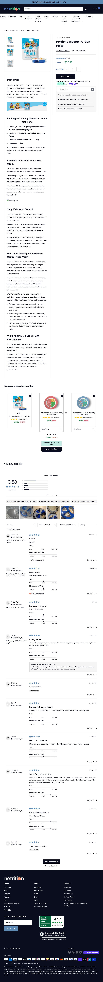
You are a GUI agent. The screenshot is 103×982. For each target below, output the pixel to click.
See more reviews (51, 861)
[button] (93, 9)
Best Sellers (38, 891)
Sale (35, 900)
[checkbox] (21, 529)
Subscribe (11, 928)
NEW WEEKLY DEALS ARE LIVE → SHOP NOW (49, 2)
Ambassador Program (12, 903)
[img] (10, 40)
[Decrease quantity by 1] (67, 69)
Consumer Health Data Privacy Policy (75, 904)
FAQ (5, 900)
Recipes (7, 894)
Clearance (88, 16)
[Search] (85, 9)
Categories (12, 16)
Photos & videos (14, 529)
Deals (36, 897)
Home (6, 30)
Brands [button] (3, 16)
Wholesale (68, 900)
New (20, 16)
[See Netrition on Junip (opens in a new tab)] (56, 866)
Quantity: (59, 69)
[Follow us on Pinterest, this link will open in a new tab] (77, 952)
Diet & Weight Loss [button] (38, 18)
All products (14, 30)
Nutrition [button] (55, 16)
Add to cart (65, 77)
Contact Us (68, 894)
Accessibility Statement (31, 963)
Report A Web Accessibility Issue (54, 939)
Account (67, 891)
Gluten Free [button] (46, 17)
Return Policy (69, 897)
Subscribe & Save (40, 903)
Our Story (7, 887)
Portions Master (63, 51)
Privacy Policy (8, 963)
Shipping (67, 887)
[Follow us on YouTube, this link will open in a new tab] (80, 952)
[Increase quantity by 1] (79, 69)
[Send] (92, 89)
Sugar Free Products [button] (64, 18)
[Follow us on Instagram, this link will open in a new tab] (73, 952)
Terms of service (18, 963)
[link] (63, 58)
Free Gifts (7, 910)
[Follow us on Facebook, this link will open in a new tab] (69, 952)
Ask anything (52, 495)
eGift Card (7, 907)
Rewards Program (40, 907)
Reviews (7, 897)
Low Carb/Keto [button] (28, 17)
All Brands (38, 887)
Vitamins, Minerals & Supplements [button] (75, 18)
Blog (5, 891)
